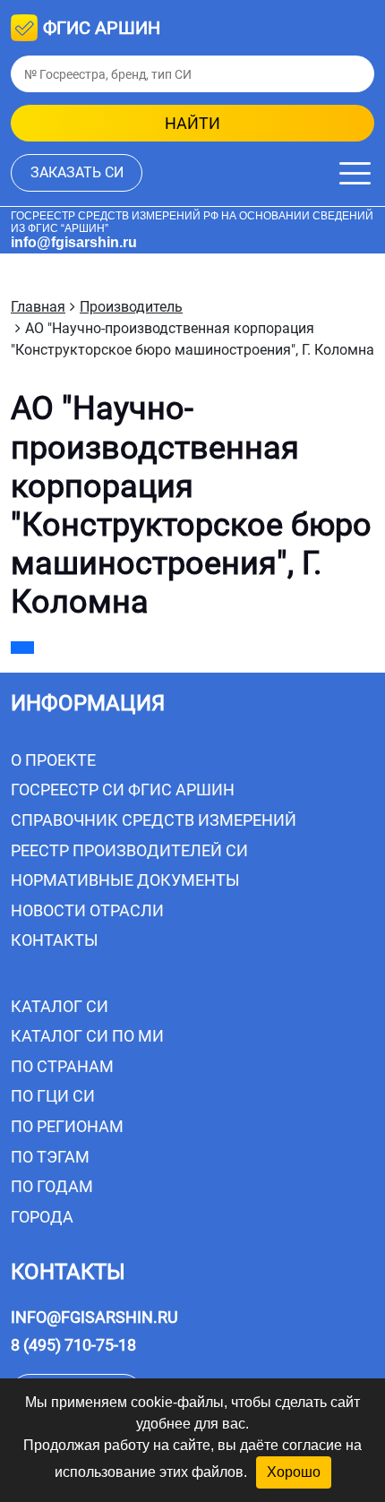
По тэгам (50, 1156)
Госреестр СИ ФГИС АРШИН (123, 789)
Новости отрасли (87, 910)
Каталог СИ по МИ (87, 1035)
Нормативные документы (125, 880)
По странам (62, 1066)
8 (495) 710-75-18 (73, 1344)
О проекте (53, 760)
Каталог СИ (59, 1006)
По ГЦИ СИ (53, 1095)
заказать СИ (77, 172)
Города (42, 1216)
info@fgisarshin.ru (74, 242)
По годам (52, 1186)
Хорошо (294, 1472)
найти (192, 123)
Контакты (54, 940)
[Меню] (355, 173)
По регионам (67, 1126)
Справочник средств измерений (153, 820)
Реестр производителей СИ (129, 850)
